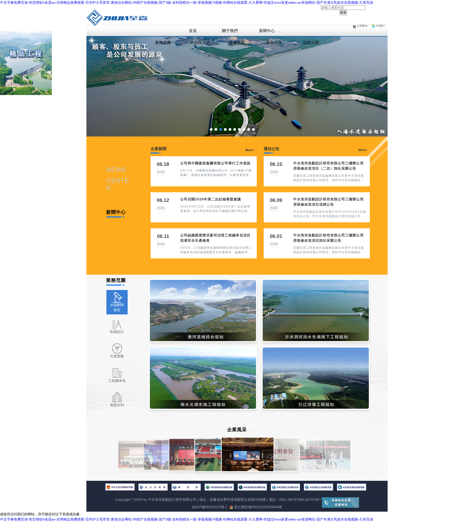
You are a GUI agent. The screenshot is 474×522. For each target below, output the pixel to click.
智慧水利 (117, 405)
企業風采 (237, 42)
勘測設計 (117, 332)
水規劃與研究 (117, 307)
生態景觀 (117, 356)
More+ (249, 150)
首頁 (193, 31)
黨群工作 (274, 42)
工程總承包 (117, 381)
